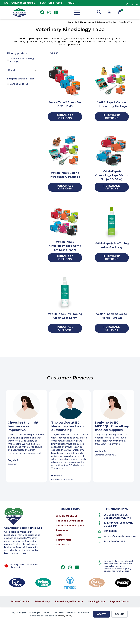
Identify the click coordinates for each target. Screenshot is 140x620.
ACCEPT (101, 614)
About (72, 2)
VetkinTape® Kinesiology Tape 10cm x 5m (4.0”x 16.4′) (112, 175)
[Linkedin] (56, 12)
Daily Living (80, 22)
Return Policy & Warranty (69, 601)
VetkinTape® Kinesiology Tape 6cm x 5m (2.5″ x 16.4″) (65, 246)
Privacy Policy (42, 601)
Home (70, 22)
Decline (119, 614)
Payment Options (119, 601)
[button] (77, 12)
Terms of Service (20, 601)
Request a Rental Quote (70, 525)
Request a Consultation (70, 520)
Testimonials (63, 539)
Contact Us (62, 544)
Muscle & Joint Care (97, 22)
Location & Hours (51, 2)
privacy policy (65, 615)
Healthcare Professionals (19, 2)
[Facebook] (42, 12)
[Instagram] (49, 12)
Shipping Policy (96, 601)
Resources (62, 530)
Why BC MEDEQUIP (67, 516)
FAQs (59, 535)
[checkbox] (22, 60)
